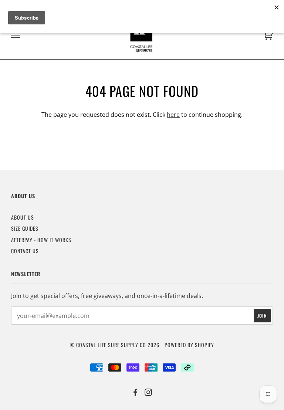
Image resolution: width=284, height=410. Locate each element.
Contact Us (25, 251)
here (173, 115)
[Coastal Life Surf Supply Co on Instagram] (148, 393)
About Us (22, 217)
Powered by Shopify (189, 345)
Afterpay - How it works (41, 240)
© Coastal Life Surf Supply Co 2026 (114, 345)
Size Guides (24, 228)
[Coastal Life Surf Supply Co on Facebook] (135, 393)
